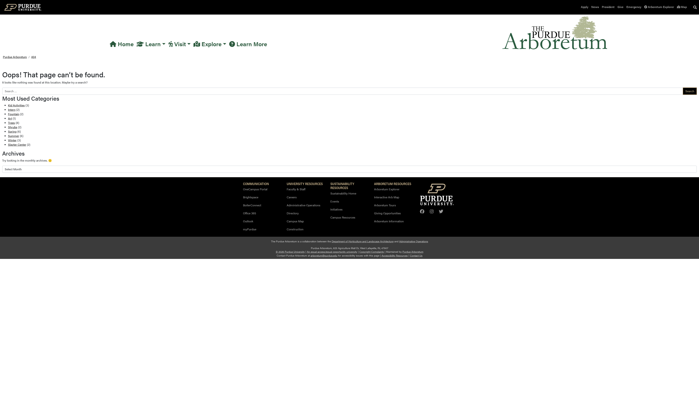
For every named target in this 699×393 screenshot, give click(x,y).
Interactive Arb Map (386, 197)
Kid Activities (16, 105)
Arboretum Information (389, 221)
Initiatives (336, 209)
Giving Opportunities (387, 213)
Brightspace (250, 197)
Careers (292, 197)
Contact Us (416, 255)
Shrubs (12, 127)
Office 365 (249, 213)
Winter (12, 140)
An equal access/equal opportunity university (332, 251)
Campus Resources (342, 217)
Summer (13, 136)
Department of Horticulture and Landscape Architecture (363, 241)
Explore (211, 44)
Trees (11, 123)
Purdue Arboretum (412, 251)
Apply (584, 7)
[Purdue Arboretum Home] (554, 32)
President (608, 7)
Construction (295, 229)
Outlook (248, 221)
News (595, 7)
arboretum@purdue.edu (324, 255)
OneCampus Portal (255, 189)
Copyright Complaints (371, 251)
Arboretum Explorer (660, 7)
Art (10, 118)
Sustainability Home (343, 193)
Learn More (251, 44)
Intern (11, 110)
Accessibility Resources (395, 255)
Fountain (13, 114)
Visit (179, 44)
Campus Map (295, 221)
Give (620, 7)
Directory (293, 213)
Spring (12, 131)
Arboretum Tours (385, 205)
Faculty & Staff (296, 189)
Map (683, 7)
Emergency (633, 7)
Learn (152, 44)
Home (125, 44)
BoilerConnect (252, 205)
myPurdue (249, 229)
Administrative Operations (303, 205)
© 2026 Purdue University (290, 251)
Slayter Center (17, 144)
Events (334, 201)
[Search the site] (695, 7)
